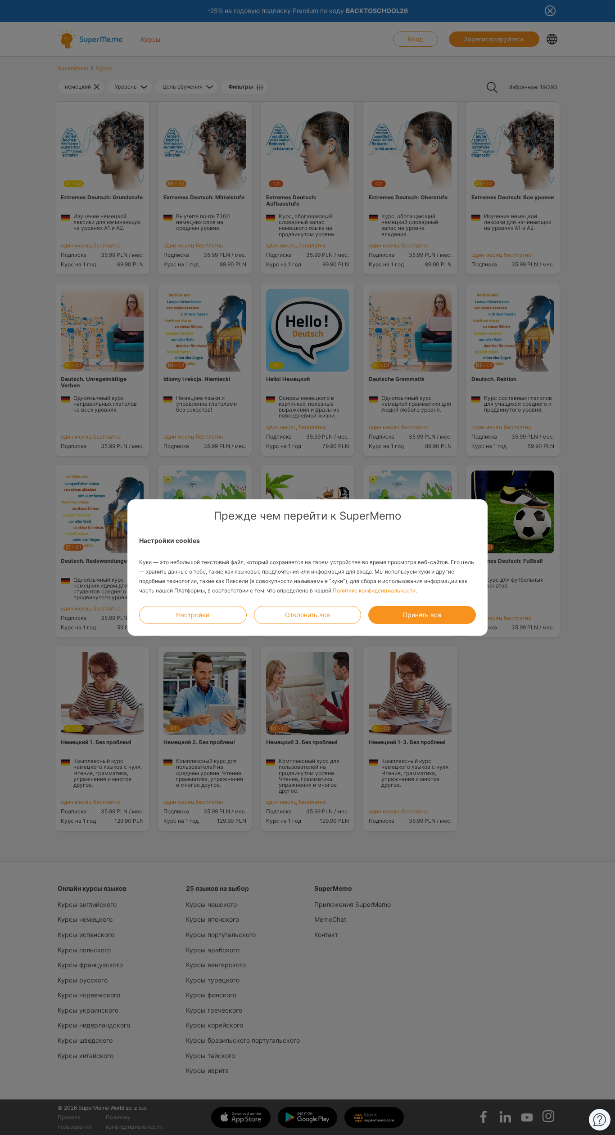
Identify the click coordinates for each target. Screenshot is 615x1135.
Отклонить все (307, 615)
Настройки (192, 615)
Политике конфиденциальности (374, 590)
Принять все (422, 615)
